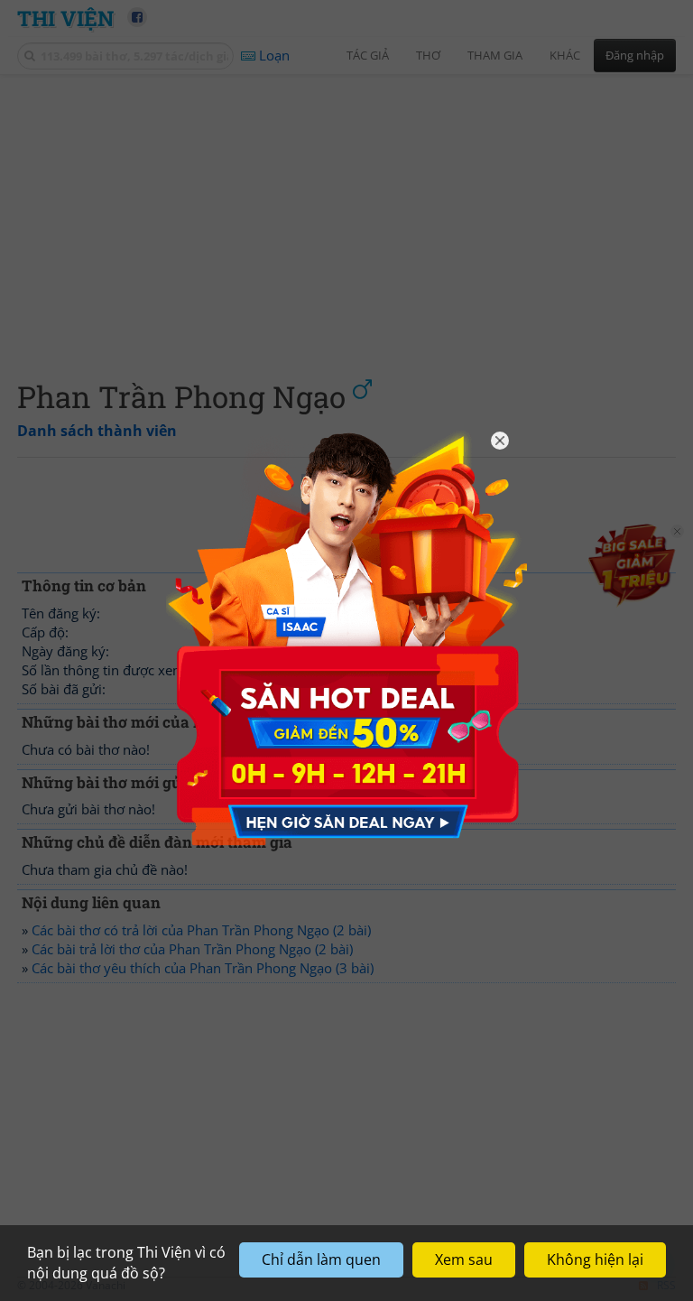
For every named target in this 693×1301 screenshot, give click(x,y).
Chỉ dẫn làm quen (321, 1259)
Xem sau (464, 1259)
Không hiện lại (595, 1259)
